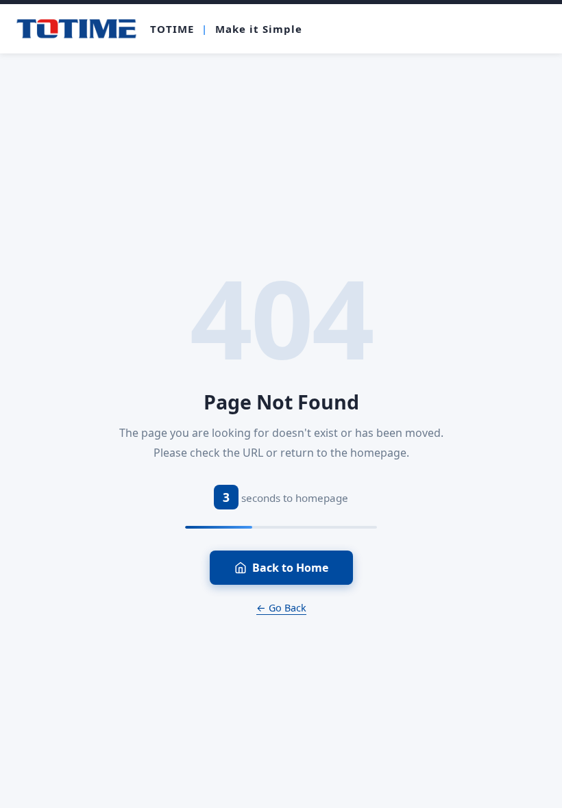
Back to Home (290, 567)
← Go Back (281, 607)
